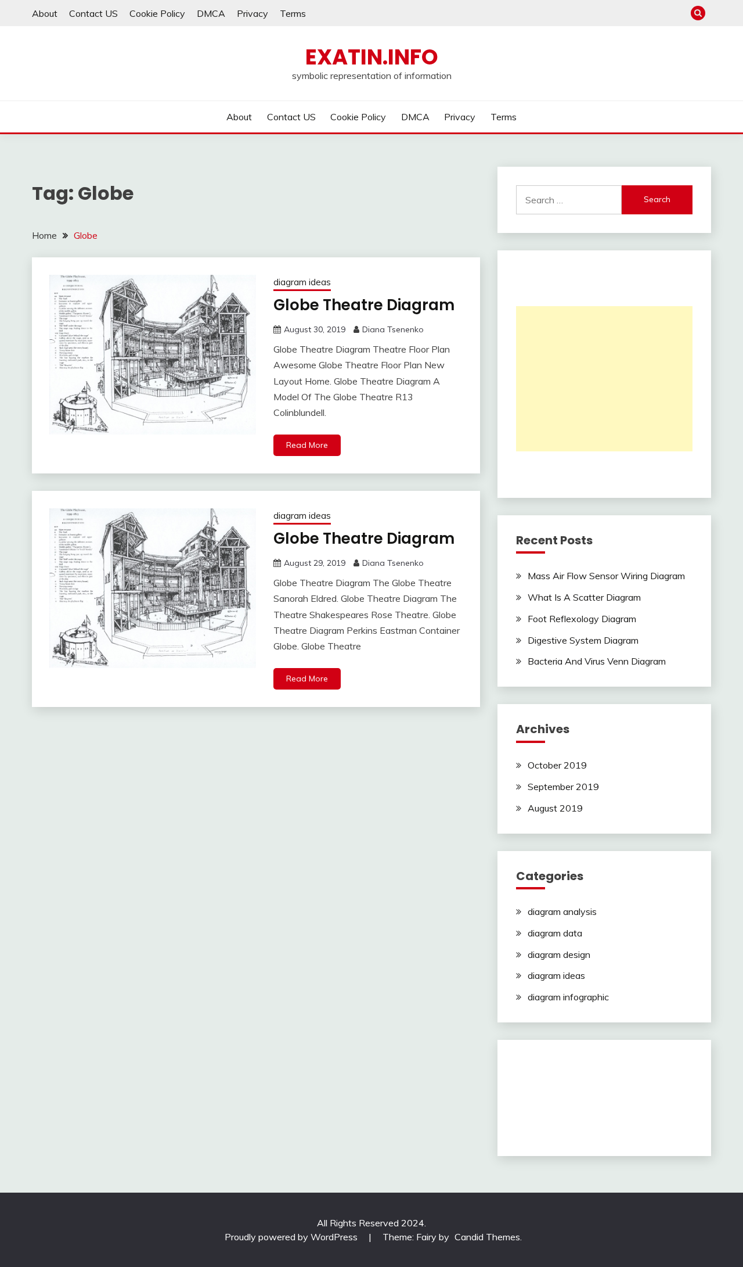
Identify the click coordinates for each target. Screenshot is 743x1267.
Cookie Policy (157, 13)
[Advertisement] (604, 378)
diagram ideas (302, 282)
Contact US (93, 13)
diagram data (555, 933)
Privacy (252, 13)
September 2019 (563, 786)
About (44, 13)
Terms (293, 13)
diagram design (559, 954)
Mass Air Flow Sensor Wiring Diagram (606, 576)
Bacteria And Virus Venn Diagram (597, 661)
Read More (307, 445)
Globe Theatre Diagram (364, 305)
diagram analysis (562, 911)
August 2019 (555, 808)
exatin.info (371, 57)
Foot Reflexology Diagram (582, 618)
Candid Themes (487, 1237)
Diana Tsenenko (393, 329)
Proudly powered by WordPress (292, 1237)
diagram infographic (568, 997)
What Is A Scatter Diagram (584, 597)
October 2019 (557, 765)
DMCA (211, 13)
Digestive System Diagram (583, 640)
